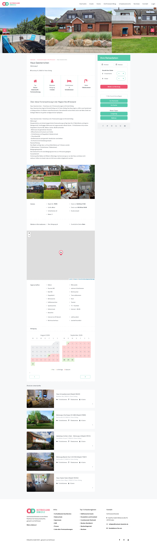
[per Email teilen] (125, 126)
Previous (4, 30)
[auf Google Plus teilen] (120, 126)
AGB (55, 523)
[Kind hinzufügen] (123, 78)
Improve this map (90, 279)
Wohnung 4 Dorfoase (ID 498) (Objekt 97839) (71, 415)
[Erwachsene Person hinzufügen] (123, 73)
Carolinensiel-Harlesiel (88, 520)
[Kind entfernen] (119, 78)
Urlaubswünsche (125, 4)
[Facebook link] (119, 540)
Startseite (82, 4)
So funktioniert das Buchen (62, 514)
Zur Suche (114, 105)
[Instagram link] (124, 540)
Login (153, 4)
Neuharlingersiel (86, 526)
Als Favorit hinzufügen (114, 96)
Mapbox (76, 279)
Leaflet (70, 279)
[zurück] (34, 376)
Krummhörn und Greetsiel (89, 517)
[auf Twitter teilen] (107, 126)
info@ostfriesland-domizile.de (118, 524)
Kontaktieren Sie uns (115, 528)
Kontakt (145, 4)
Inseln (91, 4)
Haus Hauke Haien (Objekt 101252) (67, 478)
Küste (99, 4)
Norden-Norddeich (87, 523)
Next (152, 30)
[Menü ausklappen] (92, 404)
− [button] (29, 236)
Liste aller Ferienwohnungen (63, 529)
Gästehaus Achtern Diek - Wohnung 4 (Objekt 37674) (73, 436)
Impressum (57, 520)
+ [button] (29, 233)
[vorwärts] (85, 376)
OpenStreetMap (82, 279)
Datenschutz (58, 517)
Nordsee (137, 4)
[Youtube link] (128, 540)
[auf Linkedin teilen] (116, 126)
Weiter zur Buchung (114, 86)
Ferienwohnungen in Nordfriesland (46, 59)
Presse (56, 526)
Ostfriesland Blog (110, 4)
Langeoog (114, 113)
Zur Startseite (114, 101)
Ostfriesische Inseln (87, 514)
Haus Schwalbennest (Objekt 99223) (68, 394)
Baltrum (113, 118)
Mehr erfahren (31, 525)
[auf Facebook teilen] (103, 126)
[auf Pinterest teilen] (112, 126)
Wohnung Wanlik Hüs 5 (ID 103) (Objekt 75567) (71, 457)
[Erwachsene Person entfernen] (119, 73)
